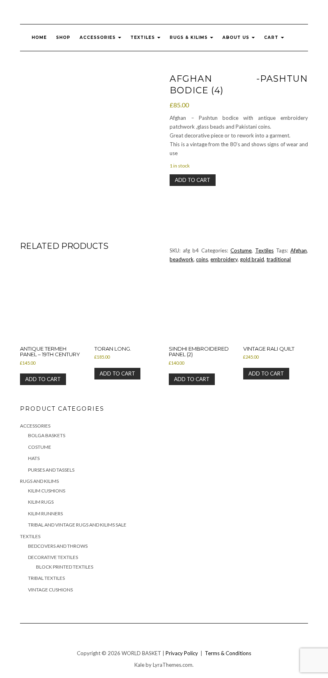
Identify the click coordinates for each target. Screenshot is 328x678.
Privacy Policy (182, 653)
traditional (278, 259)
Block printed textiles (64, 567)
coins (202, 259)
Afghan (298, 250)
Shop (63, 37)
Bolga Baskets (46, 435)
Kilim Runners (45, 514)
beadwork (182, 259)
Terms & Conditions (228, 653)
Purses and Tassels (51, 470)
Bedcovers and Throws (58, 546)
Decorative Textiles (53, 557)
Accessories (98, 37)
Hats (34, 458)
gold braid (252, 259)
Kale (139, 665)
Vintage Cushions (50, 590)
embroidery (224, 259)
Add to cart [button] (43, 379)
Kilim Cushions (46, 491)
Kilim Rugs (41, 502)
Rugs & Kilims (189, 37)
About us (236, 37)
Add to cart (192, 180)
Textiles (143, 37)
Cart (272, 37)
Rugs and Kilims (39, 481)
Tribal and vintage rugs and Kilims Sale (77, 525)
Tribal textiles (46, 578)
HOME (39, 37)
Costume (241, 250)
